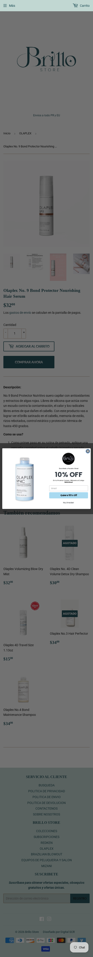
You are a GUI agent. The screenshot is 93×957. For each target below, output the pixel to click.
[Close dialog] (88, 451)
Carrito (84, 5)
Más (12, 5)
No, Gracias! (68, 502)
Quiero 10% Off (68, 495)
